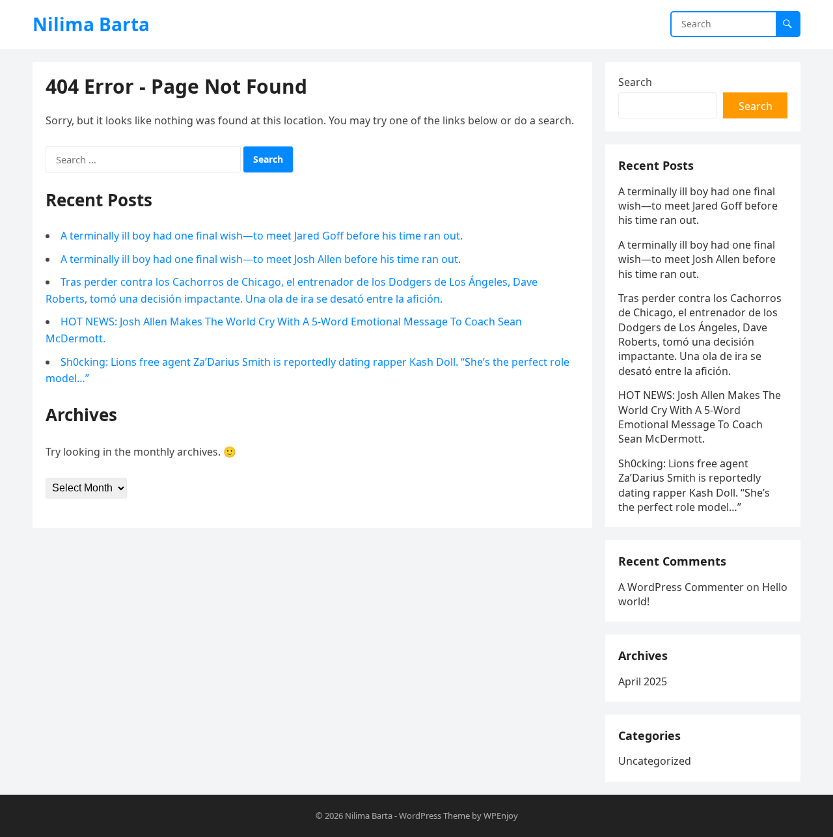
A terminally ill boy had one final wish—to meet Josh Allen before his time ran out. (261, 259)
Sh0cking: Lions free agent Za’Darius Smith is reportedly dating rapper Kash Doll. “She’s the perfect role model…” (694, 485)
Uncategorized (654, 761)
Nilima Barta (91, 24)
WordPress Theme (434, 815)
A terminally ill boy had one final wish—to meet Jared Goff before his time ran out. (262, 235)
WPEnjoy (501, 815)
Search (635, 82)
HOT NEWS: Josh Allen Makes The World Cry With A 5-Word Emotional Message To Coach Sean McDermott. (699, 417)
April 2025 (642, 681)
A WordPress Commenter (681, 587)
